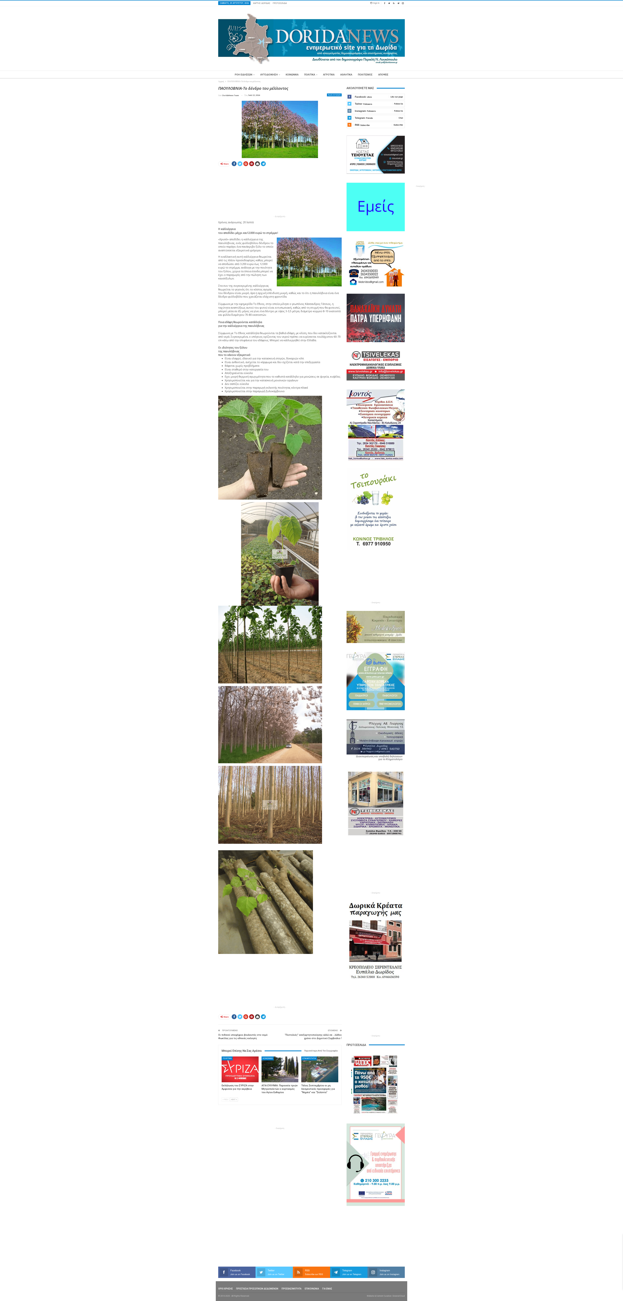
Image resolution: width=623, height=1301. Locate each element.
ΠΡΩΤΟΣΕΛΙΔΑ (280, 3)
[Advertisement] (203, 134)
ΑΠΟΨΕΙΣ (383, 74)
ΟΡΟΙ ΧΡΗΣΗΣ (225, 1288)
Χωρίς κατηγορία (334, 95)
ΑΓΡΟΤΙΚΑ (329, 74)
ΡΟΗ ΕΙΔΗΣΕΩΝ (243, 74)
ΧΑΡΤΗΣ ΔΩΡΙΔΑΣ (261, 3)
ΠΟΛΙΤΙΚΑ (309, 74)
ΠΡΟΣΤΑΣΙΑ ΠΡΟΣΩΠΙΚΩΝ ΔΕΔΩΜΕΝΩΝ (257, 1288)
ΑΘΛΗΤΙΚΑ (346, 74)
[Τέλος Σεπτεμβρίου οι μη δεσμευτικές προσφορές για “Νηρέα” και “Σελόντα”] (319, 1069)
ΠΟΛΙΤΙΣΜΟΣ (365, 74)
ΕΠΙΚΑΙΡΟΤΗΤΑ (309, 1058)
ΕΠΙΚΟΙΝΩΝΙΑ (312, 1288)
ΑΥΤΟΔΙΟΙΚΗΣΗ (269, 74)
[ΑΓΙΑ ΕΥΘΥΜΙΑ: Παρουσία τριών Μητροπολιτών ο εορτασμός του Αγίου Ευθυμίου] (280, 1069)
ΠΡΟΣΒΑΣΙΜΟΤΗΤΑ (291, 1288)
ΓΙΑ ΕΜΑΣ (327, 1288)
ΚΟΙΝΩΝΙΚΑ (292, 74)
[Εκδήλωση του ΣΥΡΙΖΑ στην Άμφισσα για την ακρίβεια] (240, 1069)
